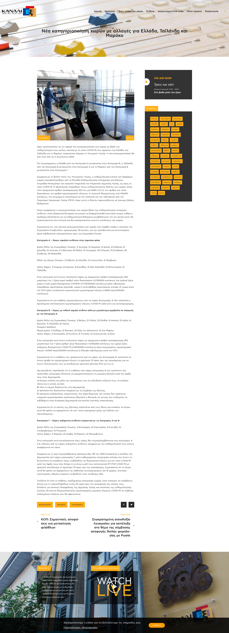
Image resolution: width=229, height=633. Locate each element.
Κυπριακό (165, 129)
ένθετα (154, 145)
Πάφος (164, 140)
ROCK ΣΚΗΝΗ (165, 118)
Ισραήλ (179, 124)
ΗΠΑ (171, 124)
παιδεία (175, 171)
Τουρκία (174, 140)
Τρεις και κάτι (164, 84)
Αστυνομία (177, 118)
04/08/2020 (43, 138)
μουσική (154, 171)
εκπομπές (155, 161)
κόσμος (61, 505)
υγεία (153, 193)
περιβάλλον (166, 177)
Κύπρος (175, 129)
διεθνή (175, 150)
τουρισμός (77, 505)
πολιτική (178, 177)
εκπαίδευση (176, 156)
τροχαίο (175, 187)
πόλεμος (177, 182)
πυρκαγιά (167, 182)
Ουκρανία (155, 140)
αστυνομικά (155, 150)
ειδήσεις (154, 156)
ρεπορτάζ (155, 187)
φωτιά (161, 193)
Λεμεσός (165, 134)
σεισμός (165, 187)
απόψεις (174, 145)
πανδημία (155, 177)
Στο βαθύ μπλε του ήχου (167, 92)
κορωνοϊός (45, 505)
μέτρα (175, 166)
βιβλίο (166, 150)
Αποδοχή (157, 625)
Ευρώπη (164, 124)
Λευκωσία (176, 134)
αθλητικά (164, 145)
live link (154, 118)
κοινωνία (165, 161)
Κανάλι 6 (154, 129)
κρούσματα (155, 166)
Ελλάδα (154, 124)
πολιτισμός (155, 182)
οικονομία (165, 171)
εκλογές (165, 156)
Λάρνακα (154, 134)
